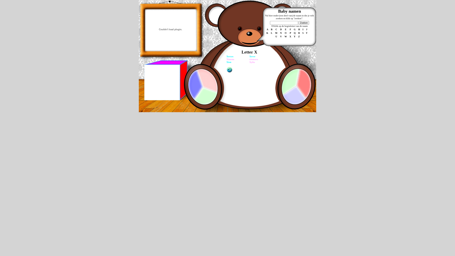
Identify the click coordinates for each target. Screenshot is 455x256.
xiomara (253, 59)
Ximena (230, 59)
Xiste (228, 62)
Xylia (252, 62)
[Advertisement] (162, 82)
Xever (252, 56)
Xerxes (229, 56)
